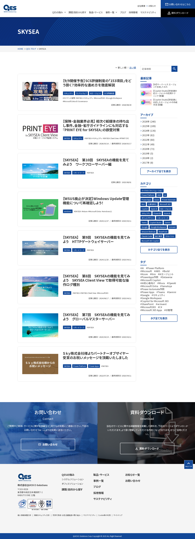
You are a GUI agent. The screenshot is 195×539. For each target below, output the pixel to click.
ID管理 (169, 310)
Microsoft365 (100, 98)
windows (67, 211)
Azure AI (167, 213)
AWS (159, 195)
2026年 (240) (149, 121)
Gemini (167, 222)
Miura (162, 283)
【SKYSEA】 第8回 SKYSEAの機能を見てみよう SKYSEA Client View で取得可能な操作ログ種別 (96, 280)
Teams (144, 222)
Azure (156, 199)
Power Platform (79, 366)
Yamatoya (167, 286)
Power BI (157, 213)
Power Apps (94, 366)
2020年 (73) (148, 149)
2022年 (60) (148, 139)
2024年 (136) (149, 130)
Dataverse (167, 277)
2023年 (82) (148, 135)
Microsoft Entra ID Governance (76, 101)
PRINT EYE (124, 138)
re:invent (172, 227)
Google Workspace (114, 98)
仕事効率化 (152, 204)
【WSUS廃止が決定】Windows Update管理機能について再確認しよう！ (96, 200)
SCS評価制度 (109, 93)
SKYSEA (80, 98)
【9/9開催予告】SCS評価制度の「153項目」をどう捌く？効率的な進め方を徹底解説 (97, 82)
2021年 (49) (148, 144)
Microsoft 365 (165, 204)
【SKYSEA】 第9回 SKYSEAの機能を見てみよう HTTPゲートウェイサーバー (96, 239)
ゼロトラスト (169, 236)
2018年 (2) (147, 158)
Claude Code (147, 236)
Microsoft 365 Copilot (150, 241)
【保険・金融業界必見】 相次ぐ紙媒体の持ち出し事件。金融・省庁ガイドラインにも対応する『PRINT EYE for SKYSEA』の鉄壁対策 (96, 125)
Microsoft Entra (95, 211)
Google (144, 227)
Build (167, 271)
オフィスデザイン (148, 218)
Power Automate (168, 199)
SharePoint (163, 231)
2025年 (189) (149, 126)
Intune (85, 211)
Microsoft (147, 271)
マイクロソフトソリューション (152, 190)
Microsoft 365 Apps (152, 310)
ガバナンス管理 (69, 98)
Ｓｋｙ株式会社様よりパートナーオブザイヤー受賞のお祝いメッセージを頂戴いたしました (96, 355)
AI (165, 195)
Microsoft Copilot (151, 280)
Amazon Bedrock (148, 231)
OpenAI (172, 283)
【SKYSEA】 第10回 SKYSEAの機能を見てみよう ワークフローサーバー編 (96, 162)
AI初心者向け (148, 283)
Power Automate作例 (153, 289)
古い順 (132, 67)
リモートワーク (78, 172)
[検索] (174, 69)
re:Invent (162, 304)
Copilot (145, 209)
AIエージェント (95, 93)
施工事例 (158, 236)
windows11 (107, 211)
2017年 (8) (147, 162)
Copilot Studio (156, 222)
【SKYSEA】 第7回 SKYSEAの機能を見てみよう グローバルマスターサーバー (96, 316)
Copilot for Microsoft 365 (155, 301)
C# (160, 307)
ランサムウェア (81, 93)
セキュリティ (68, 93)
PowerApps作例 (150, 277)
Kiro (143, 204)
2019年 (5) (147, 153)
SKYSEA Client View (111, 138)
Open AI (154, 209)
